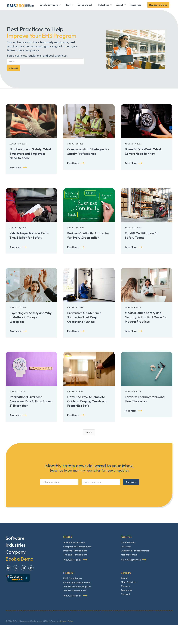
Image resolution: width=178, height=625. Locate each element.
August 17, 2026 (75, 228)
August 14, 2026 (133, 228)
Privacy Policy (66, 621)
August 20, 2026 (76, 144)
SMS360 (67, 536)
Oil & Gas (126, 546)
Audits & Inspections (74, 542)
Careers (125, 586)
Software (15, 538)
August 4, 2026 (75, 391)
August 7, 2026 (18, 391)
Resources (126, 590)
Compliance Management (77, 546)
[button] (49, 5)
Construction (128, 542)
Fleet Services (128, 582)
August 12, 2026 (18, 307)
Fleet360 (68, 572)
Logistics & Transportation (135, 550)
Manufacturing (129, 554)
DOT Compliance (72, 578)
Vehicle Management (74, 590)
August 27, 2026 (18, 144)
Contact (125, 594)
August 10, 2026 (75, 307)
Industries (16, 545)
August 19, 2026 (133, 144)
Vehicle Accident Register (77, 586)
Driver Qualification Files (76, 582)
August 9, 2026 (133, 307)
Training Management (75, 554)
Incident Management (75, 550)
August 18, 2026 (18, 228)
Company (16, 552)
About (124, 577)
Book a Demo (19, 559)
